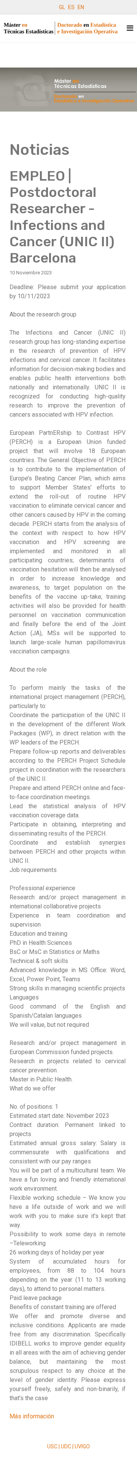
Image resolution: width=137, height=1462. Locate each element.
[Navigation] (130, 28)
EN (81, 7)
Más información (32, 1416)
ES (71, 7)
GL (62, 7)
